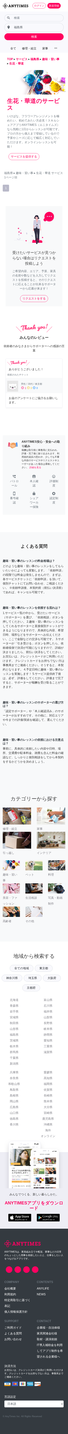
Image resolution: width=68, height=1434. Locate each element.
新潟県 (14, 1063)
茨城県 (14, 1040)
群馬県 (14, 1052)
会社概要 (10, 1288)
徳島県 (14, 1118)
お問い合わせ (13, 1339)
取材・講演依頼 (47, 1339)
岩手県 (14, 1011)
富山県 (48, 999)
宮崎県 (48, 1112)
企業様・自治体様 (48, 1327)
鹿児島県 (48, 1118)
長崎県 (48, 1095)
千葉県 (14, 1057)
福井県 (48, 1011)
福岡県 (48, 1083)
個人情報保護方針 (16, 1311)
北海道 (14, 999)
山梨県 (48, 1017)
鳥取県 (14, 1089)
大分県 (48, 1107)
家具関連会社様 (47, 1333)
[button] (14, 481)
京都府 (31, 987)
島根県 (14, 1095)
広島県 (14, 1107)
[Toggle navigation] (63, 5)
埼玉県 (32, 978)
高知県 (48, 1078)
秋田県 (14, 1023)
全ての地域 (21, 968)
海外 (48, 1130)
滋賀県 (48, 1052)
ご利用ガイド (13, 1327)
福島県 (14, 1034)
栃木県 (14, 1046)
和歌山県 (14, 1083)
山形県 (14, 1028)
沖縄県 (48, 1124)
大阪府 (52, 978)
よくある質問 (13, 1333)
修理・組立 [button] (29, 48)
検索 (34, 36)
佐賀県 (48, 1089)
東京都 (43, 968)
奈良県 (14, 1078)
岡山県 (14, 1101)
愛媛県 (48, 1072)
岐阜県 (48, 1028)
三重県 (48, 1046)
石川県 (48, 1005)
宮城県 (14, 1017)
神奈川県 (12, 978)
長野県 (48, 1023)
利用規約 (10, 1294)
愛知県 (48, 1040)
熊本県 (48, 1101)
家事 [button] (45, 48)
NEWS (41, 1294)
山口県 (14, 1112)
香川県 (14, 1124)
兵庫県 (14, 1072)
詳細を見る (35, 467)
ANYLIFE (43, 1288)
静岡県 (48, 1034)
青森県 (14, 1005)
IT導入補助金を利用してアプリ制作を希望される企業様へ (50, 1350)
